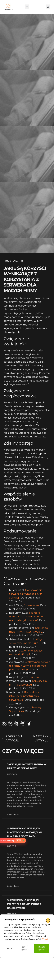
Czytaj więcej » (13, 814)
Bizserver (35, 677)
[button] (27, 6)
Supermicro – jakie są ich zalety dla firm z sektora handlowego (24, 904)
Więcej (45, 939)
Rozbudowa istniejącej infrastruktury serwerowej (24, 696)
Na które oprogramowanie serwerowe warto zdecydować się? (27, 616)
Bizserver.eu (31, 605)
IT (22, 260)
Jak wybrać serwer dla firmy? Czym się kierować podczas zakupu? (29, 665)
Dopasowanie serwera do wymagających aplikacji (26, 594)
